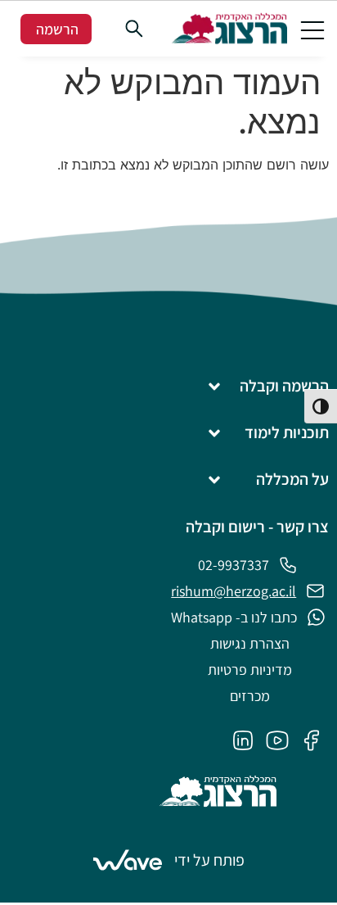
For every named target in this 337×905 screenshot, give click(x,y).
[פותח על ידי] (127, 860)
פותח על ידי (209, 860)
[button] (312, 29)
